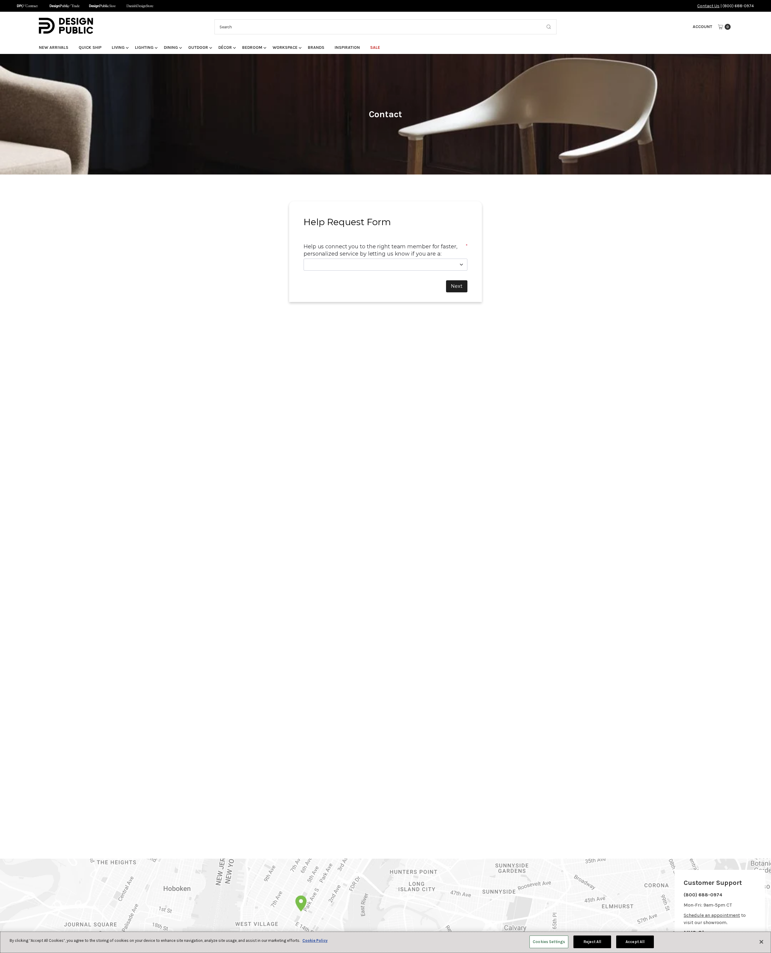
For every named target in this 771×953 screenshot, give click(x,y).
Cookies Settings (549, 941)
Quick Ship (90, 47)
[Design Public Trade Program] (64, 6)
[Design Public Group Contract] (27, 6)
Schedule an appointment (712, 915)
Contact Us (708, 5)
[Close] (761, 941)
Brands (316, 47)
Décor (225, 47)
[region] (385, 942)
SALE (375, 47)
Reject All (592, 941)
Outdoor (198, 47)
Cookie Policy (315, 940)
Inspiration (347, 47)
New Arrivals (53, 47)
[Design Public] (102, 6)
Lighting (144, 47)
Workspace (285, 47)
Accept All (635, 941)
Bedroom (252, 47)
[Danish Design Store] (140, 6)
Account (702, 26)
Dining (171, 47)
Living (118, 47)
